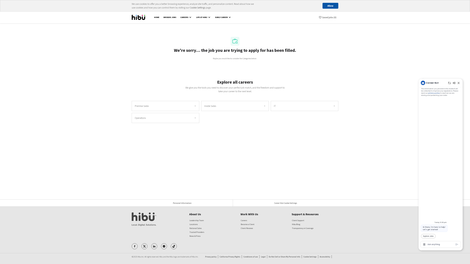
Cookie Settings (197, 7)
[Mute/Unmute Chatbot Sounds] (454, 83)
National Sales (195, 228)
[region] (441, 163)
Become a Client (247, 224)
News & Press (195, 236)
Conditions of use (250, 256)
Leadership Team (196, 220)
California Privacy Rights (230, 256)
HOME (156, 17)
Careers (244, 220)
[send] (456, 244)
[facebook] (135, 246)
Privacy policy (211, 256)
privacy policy (434, 93)
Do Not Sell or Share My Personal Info (284, 256)
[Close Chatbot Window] (458, 83)
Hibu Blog (296, 224)
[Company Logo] (139, 17)
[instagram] (164, 246)
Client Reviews (247, 228)
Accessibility (325, 256)
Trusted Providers (196, 232)
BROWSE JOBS (170, 17)
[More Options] (424, 244)
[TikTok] (174, 246)
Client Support (298, 220)
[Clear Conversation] (449, 83)
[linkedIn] (154, 246)
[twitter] (144, 246)
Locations (193, 224)
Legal (263, 256)
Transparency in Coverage (302, 228)
